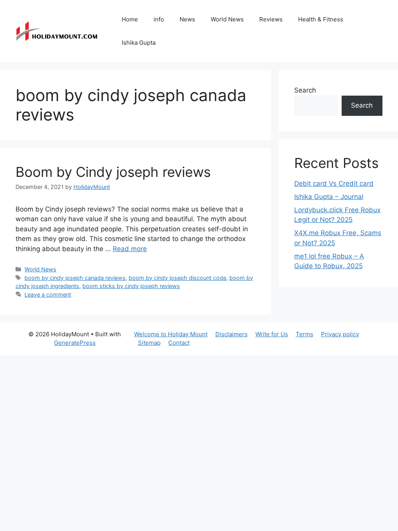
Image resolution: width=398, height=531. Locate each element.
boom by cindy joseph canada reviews (75, 277)
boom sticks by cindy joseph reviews (131, 286)
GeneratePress (75, 342)
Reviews (271, 19)
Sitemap (149, 342)
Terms (304, 334)
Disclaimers (231, 334)
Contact (179, 342)
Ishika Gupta (138, 42)
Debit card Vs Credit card (334, 183)
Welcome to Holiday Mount (171, 334)
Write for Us (271, 334)
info (159, 19)
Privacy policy (340, 334)
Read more (130, 249)
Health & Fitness (320, 19)
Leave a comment (47, 294)
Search (305, 90)
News (187, 19)
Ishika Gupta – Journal (328, 197)
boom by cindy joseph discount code (177, 277)
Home (130, 19)
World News (227, 19)
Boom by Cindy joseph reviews (113, 172)
